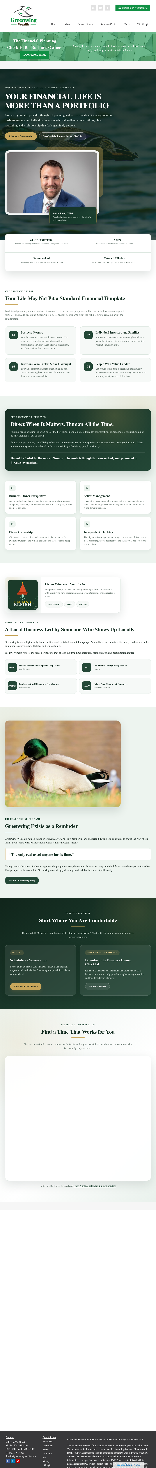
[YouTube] (100, 8)
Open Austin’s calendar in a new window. (95, 1186)
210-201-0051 (20, 1441)
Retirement (48, 1441)
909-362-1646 (21, 1445)
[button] (54, 24)
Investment (48, 1445)
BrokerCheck (136, 1439)
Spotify (70, 604)
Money (46, 1461)
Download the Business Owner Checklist (63, 136)
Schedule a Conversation (21, 136)
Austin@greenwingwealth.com (21, 1456)
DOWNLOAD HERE (34, 54)
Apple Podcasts (53, 604)
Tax (44, 1457)
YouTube (83, 604)
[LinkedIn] (93, 8)
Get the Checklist (97, 986)
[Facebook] (107, 8)
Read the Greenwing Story (22, 880)
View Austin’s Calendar (26, 986)
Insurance (47, 1453)
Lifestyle (47, 1465)
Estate (45, 1449)
